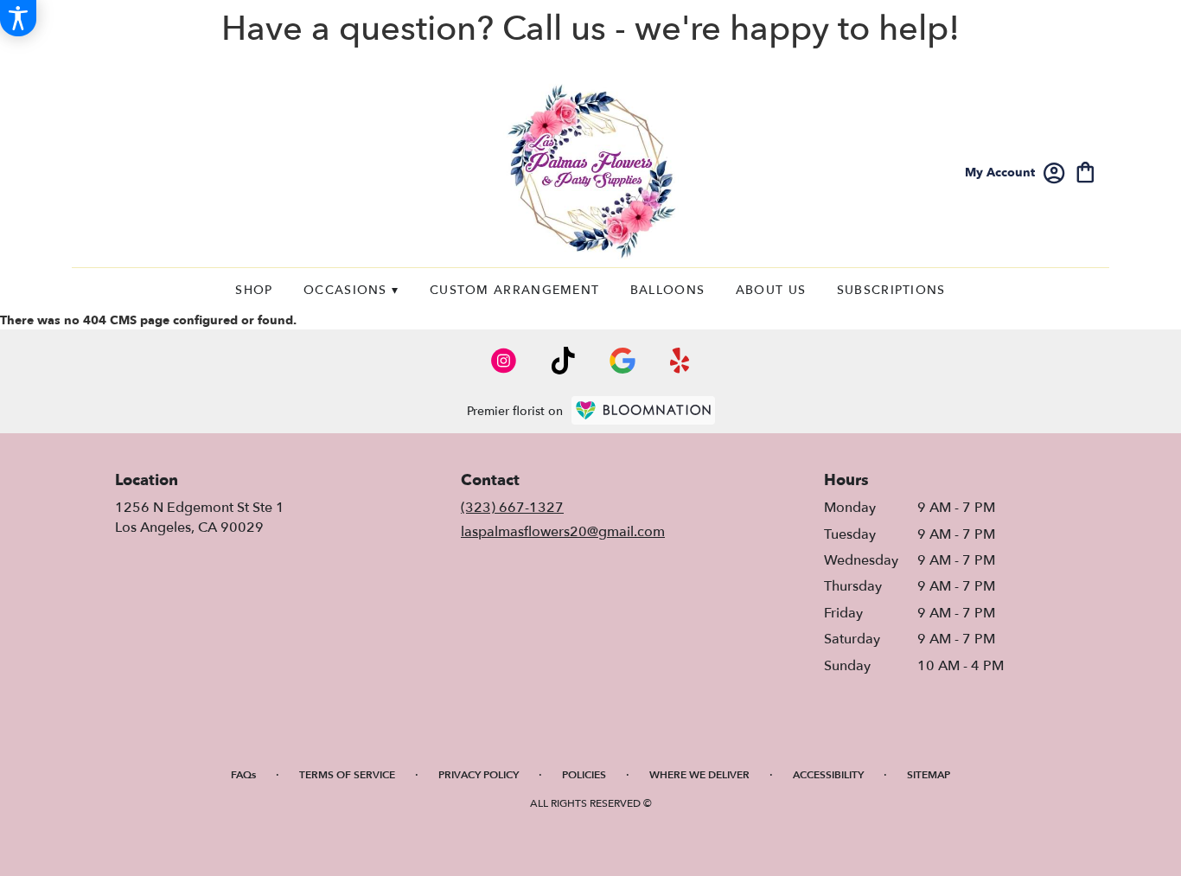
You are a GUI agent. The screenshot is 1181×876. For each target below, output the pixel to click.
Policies (584, 775)
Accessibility (828, 775)
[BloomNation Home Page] (643, 410)
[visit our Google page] (622, 361)
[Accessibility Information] (18, 18)
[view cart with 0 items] (1085, 171)
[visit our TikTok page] (563, 360)
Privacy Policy (478, 775)
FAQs (243, 775)
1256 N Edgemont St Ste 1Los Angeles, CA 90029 (199, 517)
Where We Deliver (699, 775)
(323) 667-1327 (512, 507)
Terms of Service (347, 775)
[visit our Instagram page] (504, 361)
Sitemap (928, 775)
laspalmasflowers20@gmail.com (563, 531)
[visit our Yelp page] (680, 361)
